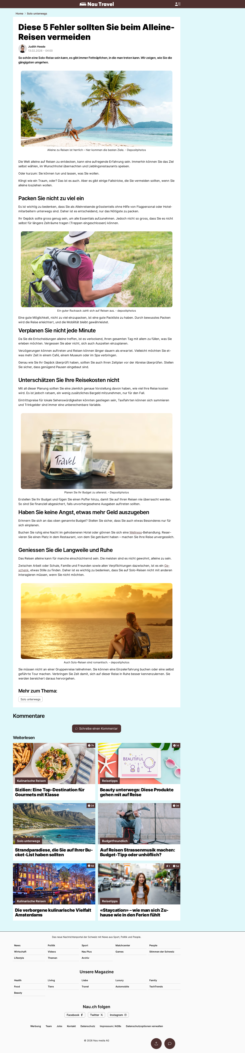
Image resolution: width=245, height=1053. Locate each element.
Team (49, 1026)
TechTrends (156, 986)
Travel (85, 986)
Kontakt (71, 1026)
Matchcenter (123, 945)
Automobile (122, 986)
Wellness (135, 532)
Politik (51, 945)
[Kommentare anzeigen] (169, 1043)
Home (19, 13)
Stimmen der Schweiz (161, 951)
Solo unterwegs (37, 13)
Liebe (85, 980)
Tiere (51, 986)
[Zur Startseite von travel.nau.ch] (96, 4)
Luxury (120, 980)
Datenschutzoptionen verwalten (144, 1026)
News (17, 945)
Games (120, 951)
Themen (52, 957)
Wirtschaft (20, 951)
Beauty (18, 992)
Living (51, 980)
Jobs (59, 1026)
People (153, 945)
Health (18, 980)
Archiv (85, 957)
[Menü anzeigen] (178, 4)
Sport (85, 945)
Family (153, 980)
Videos (52, 951)
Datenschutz (87, 1026)
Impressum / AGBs (110, 1026)
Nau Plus (87, 951)
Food (17, 986)
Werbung (35, 1026)
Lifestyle (19, 957)
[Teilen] (156, 1043)
